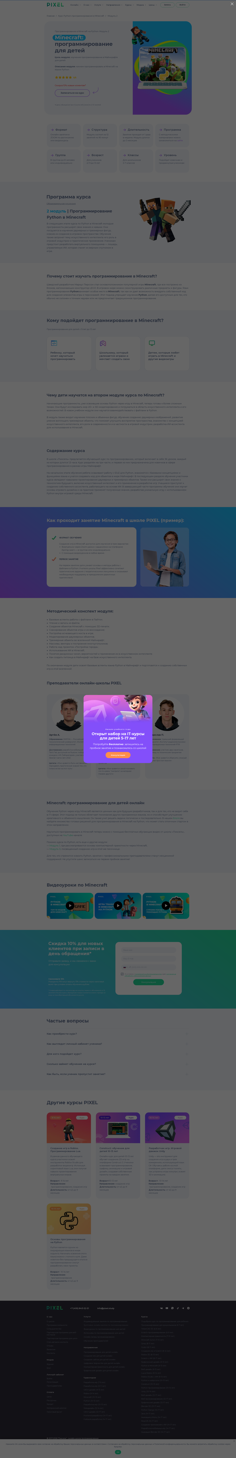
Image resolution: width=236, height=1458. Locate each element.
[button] (118, 755)
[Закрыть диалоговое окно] (232, 4)
